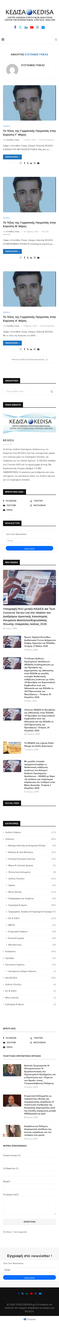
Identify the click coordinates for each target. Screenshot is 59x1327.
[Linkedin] (26, 27)
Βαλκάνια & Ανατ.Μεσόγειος (32, 852)
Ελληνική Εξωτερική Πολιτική (32, 858)
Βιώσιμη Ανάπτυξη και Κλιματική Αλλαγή (32, 845)
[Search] (55, 39)
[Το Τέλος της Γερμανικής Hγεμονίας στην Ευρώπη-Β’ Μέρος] (29, 194)
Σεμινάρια (30, 958)
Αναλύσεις (30, 839)
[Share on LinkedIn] (31, 163)
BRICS (32, 925)
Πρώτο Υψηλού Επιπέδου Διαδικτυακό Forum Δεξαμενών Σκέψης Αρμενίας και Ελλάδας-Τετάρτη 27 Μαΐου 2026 (40, 642)
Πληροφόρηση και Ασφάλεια (32, 898)
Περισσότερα (11, 157)
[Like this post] (21, 163)
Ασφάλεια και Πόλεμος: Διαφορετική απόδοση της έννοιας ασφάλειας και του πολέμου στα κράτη (37, 1131)
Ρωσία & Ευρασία (32, 938)
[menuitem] (29, 1319)
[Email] (43, 27)
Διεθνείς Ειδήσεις (30, 832)
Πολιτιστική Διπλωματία (32, 872)
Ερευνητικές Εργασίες (30, 964)
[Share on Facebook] (24, 163)
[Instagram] (37, 27)
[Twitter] (20, 27)
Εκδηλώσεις (30, 951)
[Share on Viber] (35, 163)
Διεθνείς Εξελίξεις (32, 878)
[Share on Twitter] (28, 163)
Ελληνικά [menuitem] (31, 1319)
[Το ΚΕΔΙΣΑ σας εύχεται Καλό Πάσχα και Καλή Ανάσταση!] (12, 748)
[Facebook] (15, 27)
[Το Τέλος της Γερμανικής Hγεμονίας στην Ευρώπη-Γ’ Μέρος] (29, 103)
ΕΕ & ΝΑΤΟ (32, 918)
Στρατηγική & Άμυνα (32, 905)
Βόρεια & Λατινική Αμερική (32, 865)
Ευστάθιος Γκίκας (33, 65)
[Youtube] (31, 27)
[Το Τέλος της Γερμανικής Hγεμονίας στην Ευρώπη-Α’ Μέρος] (29, 289)
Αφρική (32, 885)
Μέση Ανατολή (32, 892)
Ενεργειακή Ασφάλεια (32, 931)
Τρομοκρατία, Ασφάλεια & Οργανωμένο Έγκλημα (32, 911)
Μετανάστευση (32, 944)
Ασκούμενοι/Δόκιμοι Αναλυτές (32, 971)
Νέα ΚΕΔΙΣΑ (30, 977)
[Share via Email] (38, 163)
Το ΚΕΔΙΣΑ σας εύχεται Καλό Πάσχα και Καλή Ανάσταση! (39, 745)
